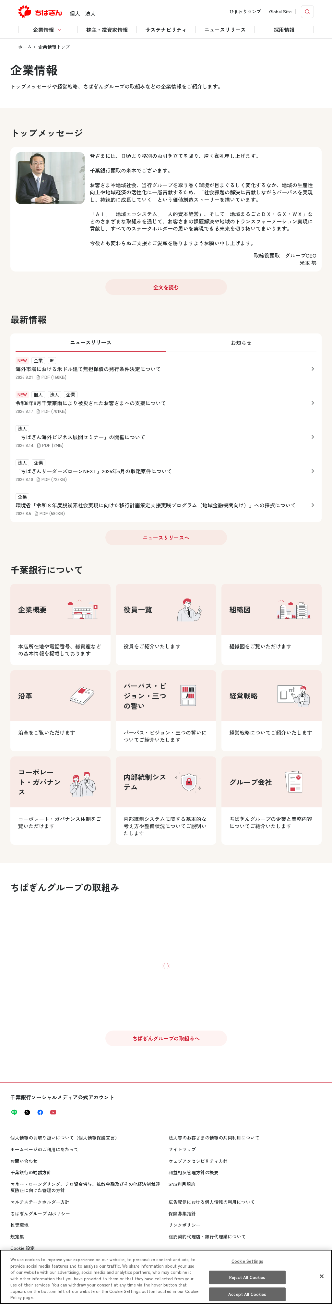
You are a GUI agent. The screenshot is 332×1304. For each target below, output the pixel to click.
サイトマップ (182, 1149)
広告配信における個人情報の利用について (212, 1202)
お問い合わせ (24, 1161)
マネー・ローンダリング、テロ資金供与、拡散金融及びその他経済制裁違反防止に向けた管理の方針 (85, 1187)
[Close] (321, 1276)
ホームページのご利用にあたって (44, 1149)
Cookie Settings (247, 1261)
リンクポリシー (184, 1225)
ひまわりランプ (245, 11)
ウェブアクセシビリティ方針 (198, 1161)
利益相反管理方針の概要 (194, 1172)
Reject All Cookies (247, 1277)
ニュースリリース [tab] (91, 342)
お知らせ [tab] (241, 342)
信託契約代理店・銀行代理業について (207, 1236)
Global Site (280, 11)
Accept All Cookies (247, 1294)
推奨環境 (19, 1225)
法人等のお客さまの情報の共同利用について (214, 1137)
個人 (75, 13)
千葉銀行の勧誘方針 (30, 1172)
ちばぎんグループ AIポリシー (40, 1213)
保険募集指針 (182, 1213)
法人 (90, 13)
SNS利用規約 (182, 1184)
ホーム (25, 46)
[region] (166, 1277)
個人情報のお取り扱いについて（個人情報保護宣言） (64, 1137)
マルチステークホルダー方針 (39, 1202)
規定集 (17, 1236)
